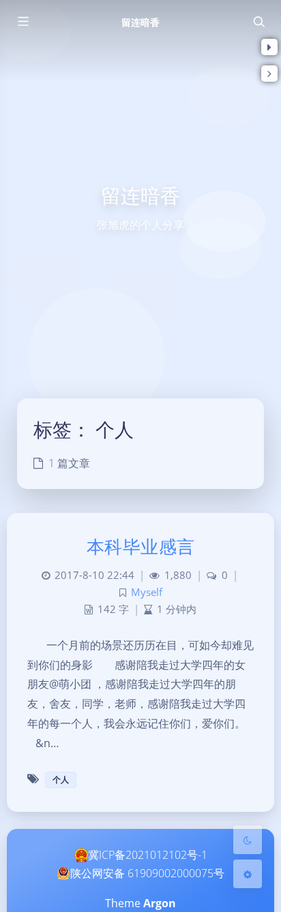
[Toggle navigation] (258, 22)
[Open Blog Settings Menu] (247, 874)
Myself (146, 592)
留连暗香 (140, 22)
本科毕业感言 (141, 546)
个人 (61, 779)
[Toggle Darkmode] (247, 839)
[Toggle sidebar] (22, 22)
